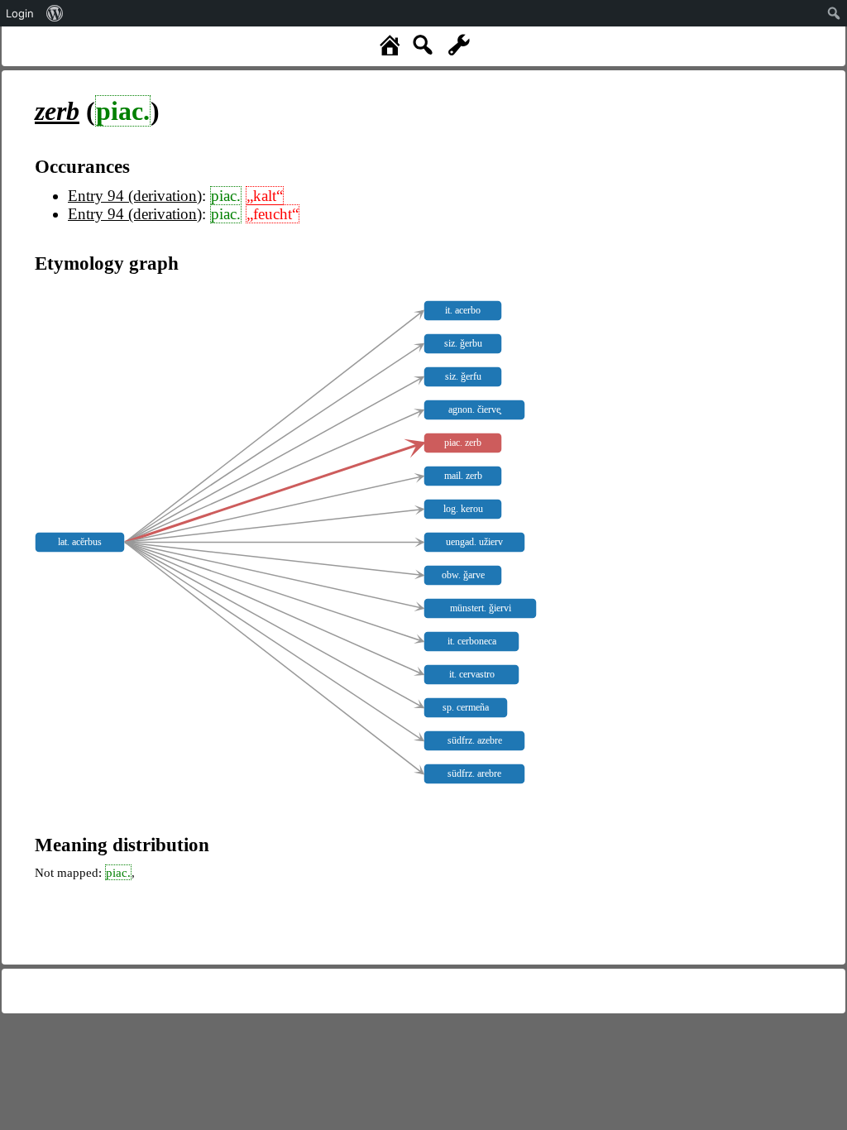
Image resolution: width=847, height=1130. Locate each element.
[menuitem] (55, 13)
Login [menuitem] (20, 13)
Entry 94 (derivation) (135, 195)
